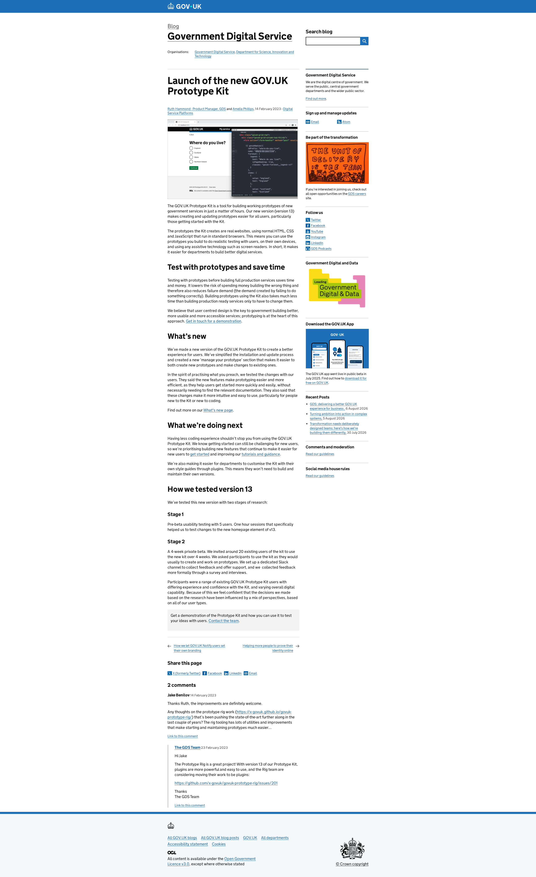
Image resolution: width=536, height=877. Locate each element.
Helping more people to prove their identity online (268, 648)
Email (253, 673)
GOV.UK (250, 837)
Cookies (219, 844)
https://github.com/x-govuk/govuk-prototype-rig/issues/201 (226, 783)
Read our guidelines (320, 454)
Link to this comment (183, 736)
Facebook (215, 673)
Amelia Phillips (243, 109)
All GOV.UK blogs (182, 837)
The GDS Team (187, 747)
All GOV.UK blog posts (220, 837)
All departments (275, 837)
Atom (346, 122)
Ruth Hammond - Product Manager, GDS (197, 109)
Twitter (316, 220)
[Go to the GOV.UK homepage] (184, 6)
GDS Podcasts (321, 249)
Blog (173, 26)
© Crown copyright (352, 863)
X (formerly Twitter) (186, 673)
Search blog (319, 31)
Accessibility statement (188, 844)
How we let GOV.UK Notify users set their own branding (199, 648)
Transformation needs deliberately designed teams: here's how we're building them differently (334, 428)
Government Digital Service (230, 36)
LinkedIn (235, 673)
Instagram (318, 237)
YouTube (317, 231)
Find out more (316, 99)
